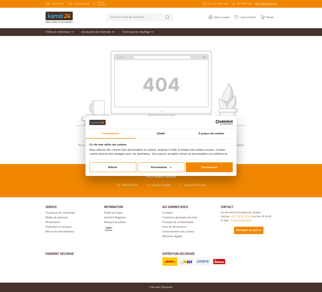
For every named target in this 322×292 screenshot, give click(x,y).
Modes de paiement (56, 217)
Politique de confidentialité (178, 222)
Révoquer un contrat (248, 230)
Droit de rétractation (174, 227)
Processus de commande (60, 213)
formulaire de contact (248, 212)
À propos (167, 213)
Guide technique (113, 213)
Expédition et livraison (58, 227)
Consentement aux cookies (178, 231)
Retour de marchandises (59, 231)
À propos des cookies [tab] (211, 133)
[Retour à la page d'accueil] (59, 17)
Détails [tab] (161, 133)
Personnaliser (159, 167)
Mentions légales (172, 236)
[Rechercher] (167, 17)
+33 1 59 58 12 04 (240, 216)
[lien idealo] (132, 229)
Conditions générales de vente (179, 217)
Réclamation (52, 222)
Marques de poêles (115, 222)
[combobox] (134, 17)
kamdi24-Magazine (115, 217)
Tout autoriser (209, 167)
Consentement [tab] (110, 133)
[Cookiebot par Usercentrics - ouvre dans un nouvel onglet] (218, 122)
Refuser (112, 167)
